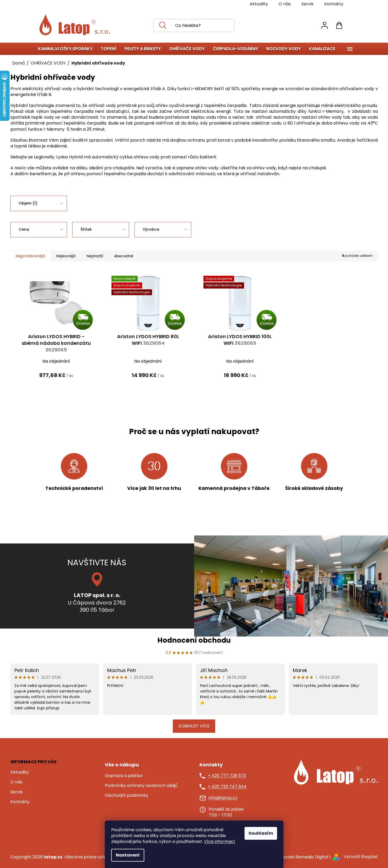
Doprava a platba (123, 776)
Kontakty (333, 4)
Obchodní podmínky (126, 795)
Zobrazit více (194, 726)
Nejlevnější (66, 256)
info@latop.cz (223, 798)
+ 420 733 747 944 (227, 787)
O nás (285, 4)
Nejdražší (95, 256)
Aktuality (259, 4)
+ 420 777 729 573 (227, 776)
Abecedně (123, 256)
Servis (307, 4)
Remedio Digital (311, 857)
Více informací (219, 841)
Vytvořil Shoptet (361, 857)
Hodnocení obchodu (194, 640)
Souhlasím (261, 833)
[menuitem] (65, 49)
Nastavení (128, 855)
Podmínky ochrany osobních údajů (141, 786)
